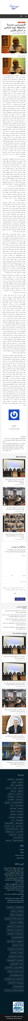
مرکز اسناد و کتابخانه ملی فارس (12, 829)
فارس (12, 826)
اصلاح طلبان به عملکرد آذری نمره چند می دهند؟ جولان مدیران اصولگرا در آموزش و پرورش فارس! (14, 438)
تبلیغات (22, 852)
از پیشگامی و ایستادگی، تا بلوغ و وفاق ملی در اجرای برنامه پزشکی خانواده (14, 624)
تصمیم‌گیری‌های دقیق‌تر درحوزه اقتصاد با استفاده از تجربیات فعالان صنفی (14, 628)
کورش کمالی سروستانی (18, 837)
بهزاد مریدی (8, 788)
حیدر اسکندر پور (19, 797)
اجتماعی (23, 653)
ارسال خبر (21, 850)
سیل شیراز (13, 811)
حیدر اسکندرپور (11, 794)
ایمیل (23, 575)
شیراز (13, 820)
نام (12, 575)
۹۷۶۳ (22, 884)
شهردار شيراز (20, 814)
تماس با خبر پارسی (19, 855)
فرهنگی (19, 22)
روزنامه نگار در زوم (19, 805)
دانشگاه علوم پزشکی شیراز (17, 802)
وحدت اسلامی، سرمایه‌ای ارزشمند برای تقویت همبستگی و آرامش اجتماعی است (15, 508)
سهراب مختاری (13, 808)
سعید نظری (20, 808)
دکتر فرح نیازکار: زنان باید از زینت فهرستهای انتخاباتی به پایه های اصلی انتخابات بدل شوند (14, 880)
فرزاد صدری (7, 826)
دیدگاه (23, 556)
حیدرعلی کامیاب (11, 797)
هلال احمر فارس (19, 832)
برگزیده (23, 732)
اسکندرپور (14, 782)
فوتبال (21, 829)
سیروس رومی (20, 811)
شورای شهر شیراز (19, 820)
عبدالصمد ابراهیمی (19, 823)
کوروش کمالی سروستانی (18, 840)
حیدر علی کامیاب (19, 800)
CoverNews (10, 1019)
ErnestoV (21, 878)
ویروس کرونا (20, 835)
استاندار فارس (10, 779)
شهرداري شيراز (20, 817)
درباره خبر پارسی (20, 858)
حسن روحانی (13, 791)
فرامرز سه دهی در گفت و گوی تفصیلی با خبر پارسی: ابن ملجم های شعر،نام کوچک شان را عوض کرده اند (14, 900)
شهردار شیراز (13, 814)
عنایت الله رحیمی (19, 826)
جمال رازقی (20, 791)
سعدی (12, 805)
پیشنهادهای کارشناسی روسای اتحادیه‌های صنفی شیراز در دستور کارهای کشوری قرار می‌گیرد (14, 535)
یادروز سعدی (8, 840)
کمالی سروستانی (12, 835)
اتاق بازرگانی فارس (19, 779)
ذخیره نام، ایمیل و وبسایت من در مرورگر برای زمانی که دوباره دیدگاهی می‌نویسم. (14, 589)
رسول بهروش (7, 802)
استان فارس (20, 782)
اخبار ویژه (23, 22)
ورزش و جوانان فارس (10, 832)
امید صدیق (20, 788)
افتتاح (12, 785)
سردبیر (14, 33)
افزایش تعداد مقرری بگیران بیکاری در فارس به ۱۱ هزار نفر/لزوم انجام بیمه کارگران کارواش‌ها (14, 481)
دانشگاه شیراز (11, 800)
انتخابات (14, 788)
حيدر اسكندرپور (20, 794)
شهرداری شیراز (12, 817)
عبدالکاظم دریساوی (9, 823)
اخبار (24, 759)
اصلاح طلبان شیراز (19, 785)
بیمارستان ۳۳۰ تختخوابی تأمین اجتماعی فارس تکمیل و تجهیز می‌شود (15, 611)
